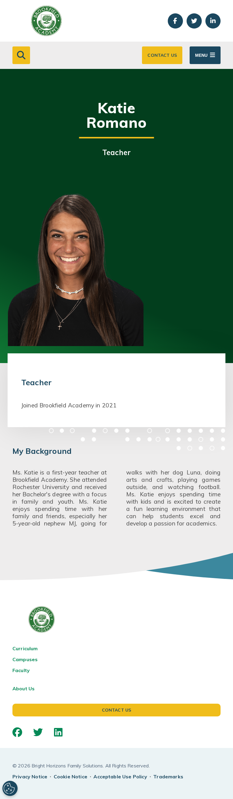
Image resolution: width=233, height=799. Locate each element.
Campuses (25, 659)
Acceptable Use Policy (120, 776)
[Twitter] (38, 732)
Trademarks (168, 776)
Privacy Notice (29, 776)
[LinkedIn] (58, 732)
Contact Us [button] (162, 55)
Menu (201, 55)
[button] (21, 55)
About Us (23, 688)
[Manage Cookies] (10, 788)
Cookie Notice (70, 776)
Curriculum (25, 648)
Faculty (21, 670)
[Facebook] (17, 732)
